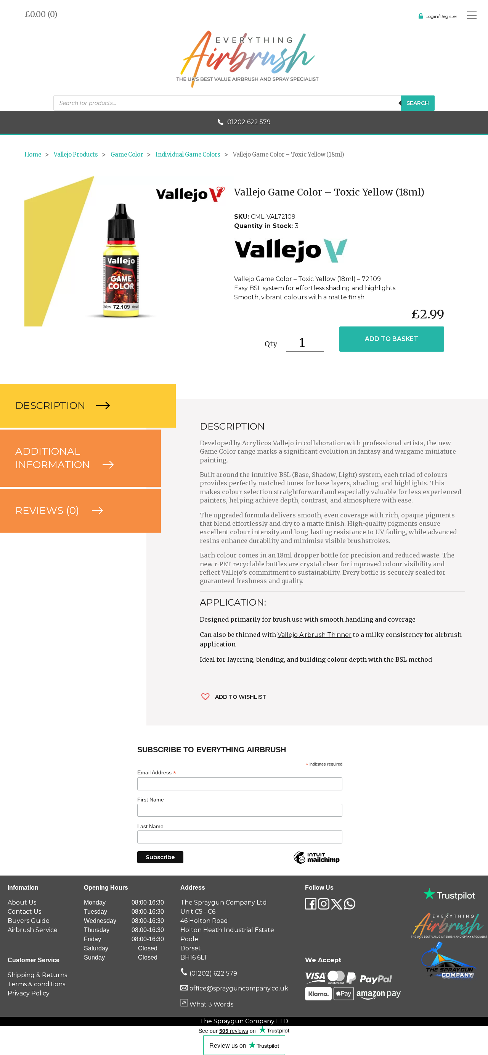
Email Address (156, 772)
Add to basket (391, 339)
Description (51, 405)
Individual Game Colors (188, 154)
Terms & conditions (36, 984)
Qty (271, 343)
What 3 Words (210, 1004)
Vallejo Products (76, 154)
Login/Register (441, 16)
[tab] (73, 406)
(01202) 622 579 (212, 973)
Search (417, 103)
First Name (150, 800)
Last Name (150, 826)
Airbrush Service (33, 930)
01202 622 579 (249, 122)
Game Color (127, 154)
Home (32, 154)
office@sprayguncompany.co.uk (238, 988)
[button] (220, 190)
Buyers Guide (29, 920)
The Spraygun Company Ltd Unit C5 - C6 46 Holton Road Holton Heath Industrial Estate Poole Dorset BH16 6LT (227, 930)
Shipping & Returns (37, 975)
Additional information (54, 458)
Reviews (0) (48, 510)
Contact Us (24, 911)
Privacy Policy (29, 993)
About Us (22, 902)
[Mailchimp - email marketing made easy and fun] (316, 863)
